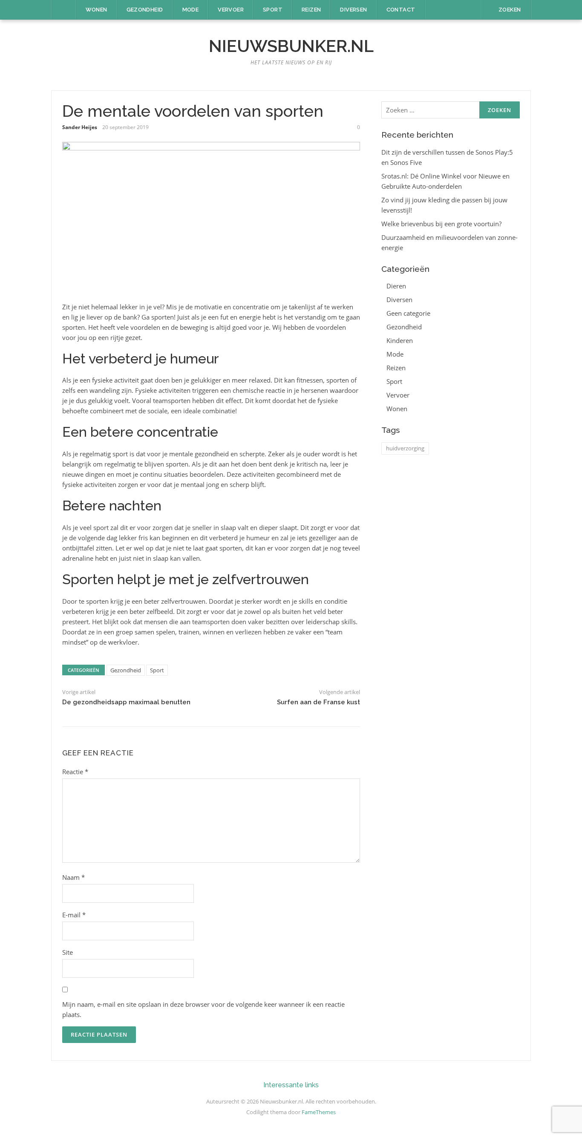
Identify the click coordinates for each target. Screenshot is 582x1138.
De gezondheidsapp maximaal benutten (126, 702)
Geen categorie (408, 313)
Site (67, 952)
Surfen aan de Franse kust (318, 702)
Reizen (311, 9)
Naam (73, 877)
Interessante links (291, 1085)
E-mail (74, 914)
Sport (272, 9)
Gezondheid (145, 9)
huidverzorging (405, 448)
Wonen (96, 9)
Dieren (396, 286)
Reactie (75, 771)
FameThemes (319, 1112)
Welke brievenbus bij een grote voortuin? (441, 223)
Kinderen (399, 340)
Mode (190, 9)
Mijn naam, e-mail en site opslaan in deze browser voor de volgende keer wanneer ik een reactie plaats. (203, 1009)
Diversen (353, 9)
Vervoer (231, 9)
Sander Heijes (79, 127)
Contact (400, 9)
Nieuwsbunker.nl (291, 46)
